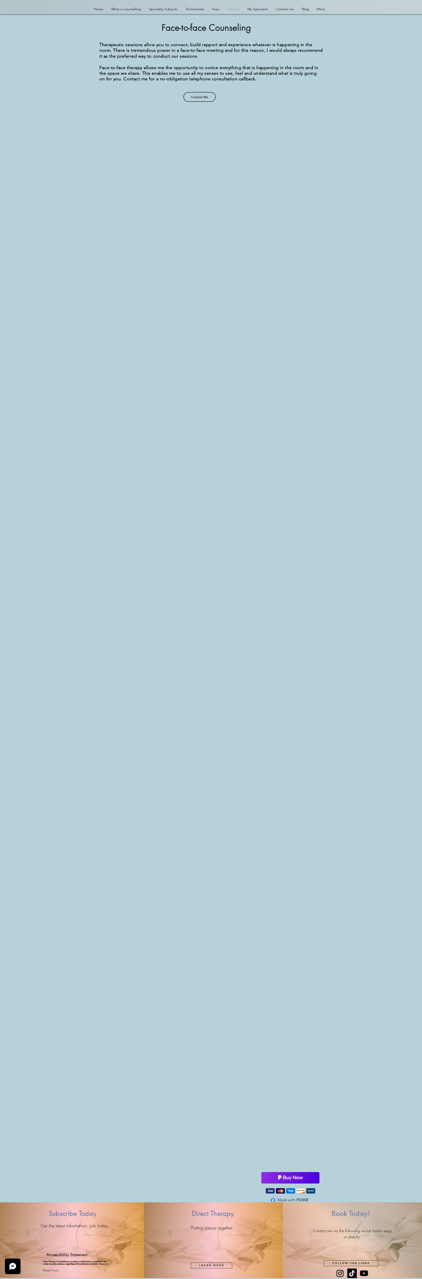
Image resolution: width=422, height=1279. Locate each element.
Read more (51, 1270)
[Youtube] (364, 1274)
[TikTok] (352, 1274)
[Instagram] (340, 1274)
